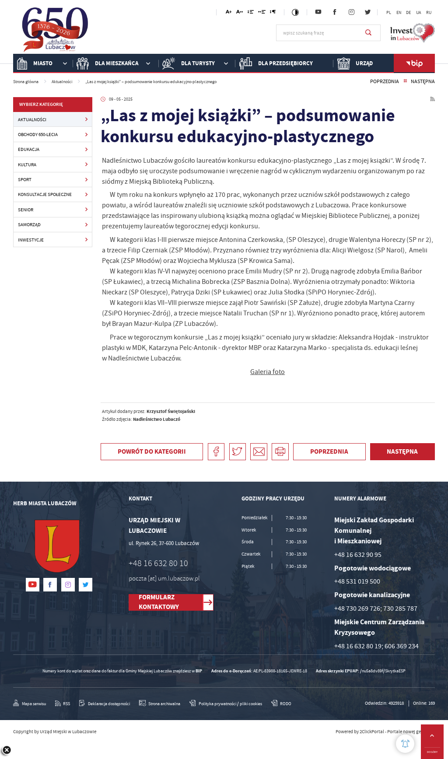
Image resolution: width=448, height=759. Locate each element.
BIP (199, 671)
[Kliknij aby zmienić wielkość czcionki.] (228, 13)
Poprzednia (384, 82)
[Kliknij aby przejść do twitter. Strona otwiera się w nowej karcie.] (368, 12)
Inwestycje (31, 240)
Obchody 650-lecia (38, 134)
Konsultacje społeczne (45, 194)
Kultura (27, 164)
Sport (25, 179)
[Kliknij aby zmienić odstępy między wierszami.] (250, 13)
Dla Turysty (198, 63)
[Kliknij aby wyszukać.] (368, 33)
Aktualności (32, 119)
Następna (423, 82)
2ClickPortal (372, 732)
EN (398, 12)
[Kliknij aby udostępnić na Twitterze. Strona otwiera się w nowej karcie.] (237, 451)
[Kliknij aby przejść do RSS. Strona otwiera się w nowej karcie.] (432, 99)
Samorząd (29, 224)
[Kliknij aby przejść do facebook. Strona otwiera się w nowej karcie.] (335, 12)
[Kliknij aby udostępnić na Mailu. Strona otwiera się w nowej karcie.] (258, 451)
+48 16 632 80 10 (158, 563)
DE (408, 12)
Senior (25, 209)
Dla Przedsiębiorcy (285, 63)
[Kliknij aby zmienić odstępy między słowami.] (261, 13)
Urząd (364, 63)
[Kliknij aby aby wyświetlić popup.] (405, 744)
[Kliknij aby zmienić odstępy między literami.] (240, 13)
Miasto (42, 63)
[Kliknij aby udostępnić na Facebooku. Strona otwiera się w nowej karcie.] (216, 451)
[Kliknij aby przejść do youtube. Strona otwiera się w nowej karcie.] (318, 12)
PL (388, 12)
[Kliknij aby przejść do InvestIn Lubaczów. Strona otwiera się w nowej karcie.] (412, 32)
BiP (414, 63)
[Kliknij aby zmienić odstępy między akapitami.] (273, 13)
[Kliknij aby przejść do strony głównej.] (55, 31)
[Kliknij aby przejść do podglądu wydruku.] (280, 451)
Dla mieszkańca (116, 63)
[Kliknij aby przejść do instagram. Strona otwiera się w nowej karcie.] (351, 12)
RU (428, 12)
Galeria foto (267, 371)
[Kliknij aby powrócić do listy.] (405, 82)
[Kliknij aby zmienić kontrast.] (295, 12)
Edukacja (28, 149)
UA (418, 12)
